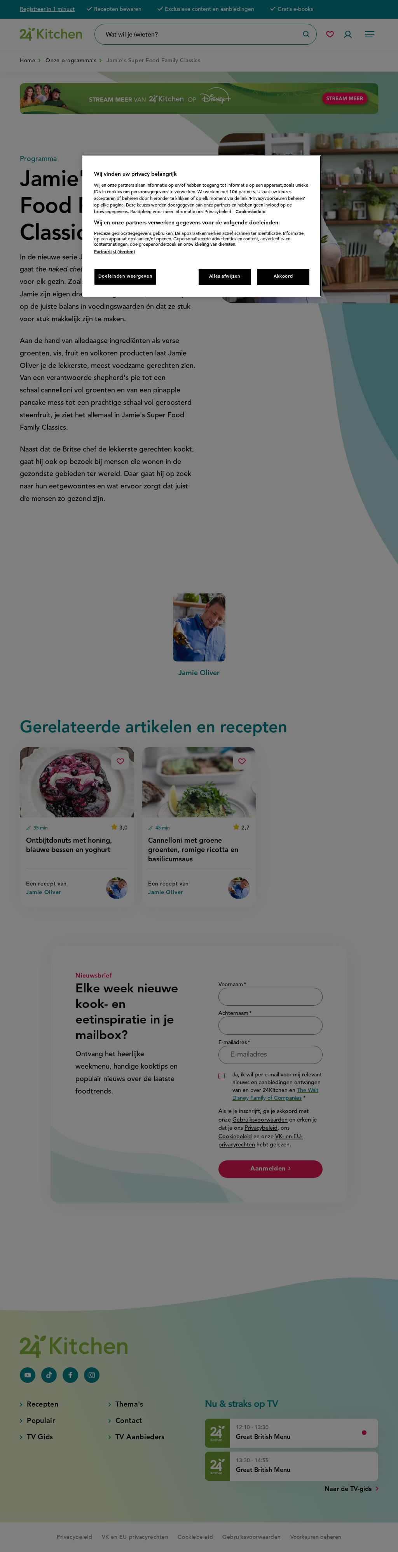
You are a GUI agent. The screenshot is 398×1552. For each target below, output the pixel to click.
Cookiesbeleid (250, 212)
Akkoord (283, 276)
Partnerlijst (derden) (114, 252)
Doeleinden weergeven (125, 276)
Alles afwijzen (225, 276)
